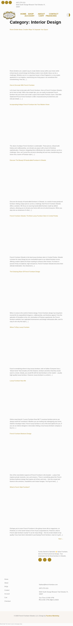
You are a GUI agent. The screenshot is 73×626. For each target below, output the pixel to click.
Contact (53, 14)
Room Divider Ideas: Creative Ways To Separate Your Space (29, 29)
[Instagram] (10, 2)
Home (23, 14)
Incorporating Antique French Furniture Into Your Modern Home (29, 104)
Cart (41, 16)
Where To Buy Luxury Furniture (19, 327)
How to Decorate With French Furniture (22, 85)
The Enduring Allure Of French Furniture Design (25, 271)
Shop (31, 14)
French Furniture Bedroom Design (20, 433)
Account (29, 16)
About (41, 14)
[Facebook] (3, 2)
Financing (51, 16)
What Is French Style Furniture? (20, 487)
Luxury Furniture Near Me (18, 381)
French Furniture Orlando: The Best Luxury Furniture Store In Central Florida (34, 216)
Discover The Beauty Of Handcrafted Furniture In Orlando (28, 160)
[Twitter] (6, 2)
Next (60, 539)
